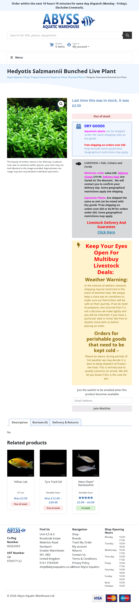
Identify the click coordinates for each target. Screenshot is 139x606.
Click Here (106, 232)
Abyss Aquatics (14, 77)
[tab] (20, 422)
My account (79, 546)
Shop (26, 77)
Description (20, 422)
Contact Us (79, 554)
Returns (77, 550)
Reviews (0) (40, 422)
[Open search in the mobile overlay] (69, 35)
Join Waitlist (102, 408)
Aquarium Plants (59, 77)
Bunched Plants (77, 77)
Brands (76, 538)
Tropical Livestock (40, 77)
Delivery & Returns (65, 422)
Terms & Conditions (84, 558)
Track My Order (82, 542)
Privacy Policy (80, 563)
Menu (19, 57)
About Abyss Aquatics (85, 567)
